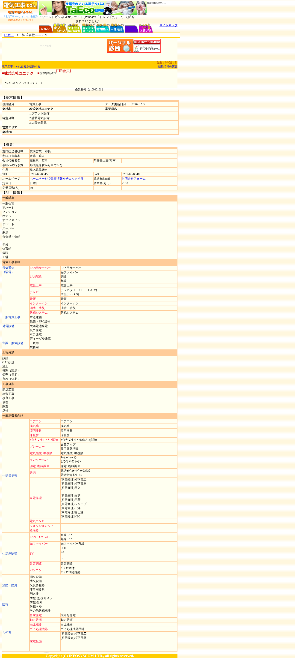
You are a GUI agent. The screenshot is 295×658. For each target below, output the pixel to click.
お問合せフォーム (134, 178)
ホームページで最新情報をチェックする (57, 178)
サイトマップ (168, 25)
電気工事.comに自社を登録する (21, 66)
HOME (9, 35)
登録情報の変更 (167, 66)
